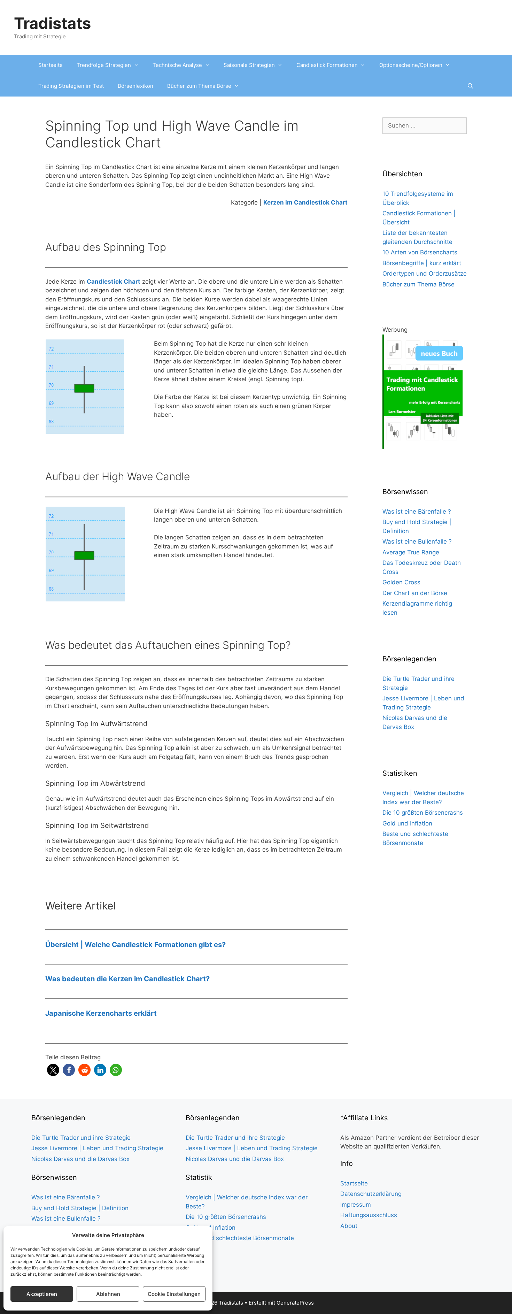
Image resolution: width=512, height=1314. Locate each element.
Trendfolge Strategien (104, 65)
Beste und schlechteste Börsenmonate (240, 1238)
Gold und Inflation (407, 823)
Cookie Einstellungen (174, 1294)
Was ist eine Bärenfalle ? (416, 511)
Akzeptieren (41, 1294)
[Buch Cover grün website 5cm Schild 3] (424, 446)
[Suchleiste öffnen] (470, 86)
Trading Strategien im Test (71, 86)
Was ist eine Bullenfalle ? (417, 541)
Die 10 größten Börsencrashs (422, 812)
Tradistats (52, 23)
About (348, 1225)
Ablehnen (108, 1294)
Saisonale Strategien (249, 65)
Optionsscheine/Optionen (410, 65)
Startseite (50, 65)
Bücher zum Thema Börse (199, 86)
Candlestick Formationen (327, 65)
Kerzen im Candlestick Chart (305, 202)
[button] (53, 1070)
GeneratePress (295, 1302)
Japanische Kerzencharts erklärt (101, 1013)
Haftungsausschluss (368, 1215)
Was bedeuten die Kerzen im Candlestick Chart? (127, 979)
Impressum (355, 1204)
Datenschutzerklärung (371, 1193)
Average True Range (410, 552)
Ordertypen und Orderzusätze (424, 273)
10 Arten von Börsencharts (419, 252)
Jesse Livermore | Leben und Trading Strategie (97, 1148)
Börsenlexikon (135, 86)
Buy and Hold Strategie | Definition (80, 1208)
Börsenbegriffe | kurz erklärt (421, 263)
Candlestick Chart (113, 281)
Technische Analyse (177, 65)
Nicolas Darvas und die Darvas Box (80, 1158)
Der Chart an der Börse (414, 593)
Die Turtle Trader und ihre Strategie (81, 1137)
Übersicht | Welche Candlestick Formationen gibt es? (135, 944)
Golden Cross (401, 582)
